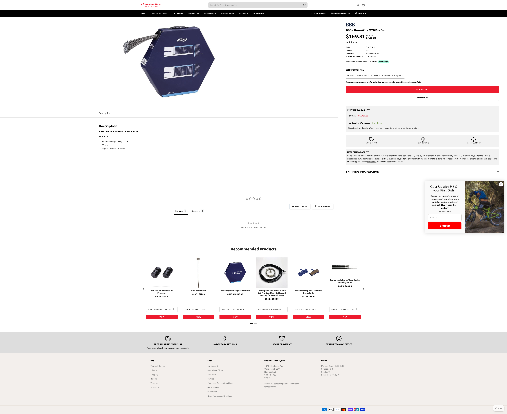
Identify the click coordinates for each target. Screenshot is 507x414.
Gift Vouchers (213, 387)
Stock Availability (360, 110)
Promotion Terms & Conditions (220, 383)
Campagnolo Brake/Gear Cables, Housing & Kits (345, 281)
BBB (367, 50)
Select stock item (355, 70)
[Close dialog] (501, 184)
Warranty (154, 383)
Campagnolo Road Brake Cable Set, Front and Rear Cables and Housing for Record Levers (272, 293)
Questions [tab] (195, 211)
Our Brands (212, 391)
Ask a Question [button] (301, 206)
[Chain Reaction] (151, 5)
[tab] (251, 323)
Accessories (227, 13)
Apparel (243, 13)
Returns (154, 379)
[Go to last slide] (143, 289)
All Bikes (178, 13)
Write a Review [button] (324, 206)
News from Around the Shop (219, 396)
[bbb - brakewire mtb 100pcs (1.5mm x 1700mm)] (169, 63)
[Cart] (363, 5)
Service (210, 379)
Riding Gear (209, 13)
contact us (371, 162)
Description (104, 113)
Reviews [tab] (179, 211)
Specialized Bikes (159, 13)
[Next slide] (363, 289)
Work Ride (155, 387)
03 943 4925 (270, 375)
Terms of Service (158, 366)
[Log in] (357, 5)
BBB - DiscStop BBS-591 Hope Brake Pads (308, 291)
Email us (267, 378)
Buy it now (422, 97)
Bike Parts (193, 13)
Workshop (258, 13)
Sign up (445, 226)
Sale (143, 13)
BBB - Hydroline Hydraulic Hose (235, 290)
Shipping (154, 374)
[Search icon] (305, 5)
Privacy (154, 370)
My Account (212, 366)
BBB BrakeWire (198, 290)
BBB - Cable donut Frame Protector (162, 291)
